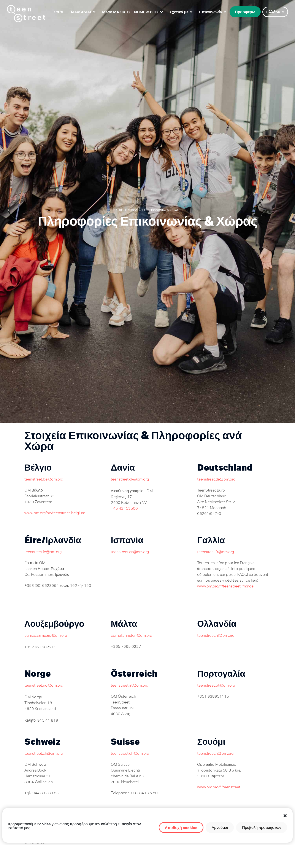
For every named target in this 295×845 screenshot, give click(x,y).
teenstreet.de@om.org (216, 479)
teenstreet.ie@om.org (43, 551)
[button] (285, 815)
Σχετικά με (179, 12)
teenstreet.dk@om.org (130, 479)
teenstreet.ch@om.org (43, 753)
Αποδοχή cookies (181, 827)
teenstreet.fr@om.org (215, 551)
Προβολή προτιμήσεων (261, 827)
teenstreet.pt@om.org (216, 685)
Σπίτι (58, 12)
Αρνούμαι (220, 827)
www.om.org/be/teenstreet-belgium (54, 513)
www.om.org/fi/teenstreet (218, 787)
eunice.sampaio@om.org (45, 635)
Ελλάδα (273, 12)
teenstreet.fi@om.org (215, 753)
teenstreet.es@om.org (130, 551)
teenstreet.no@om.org (43, 685)
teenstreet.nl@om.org (215, 635)
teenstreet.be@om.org (43, 479)
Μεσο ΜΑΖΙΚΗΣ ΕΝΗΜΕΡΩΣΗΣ (130, 12)
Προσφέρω (245, 11)
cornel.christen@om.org (131, 635)
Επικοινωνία (210, 12)
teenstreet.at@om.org (129, 685)
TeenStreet (80, 12)
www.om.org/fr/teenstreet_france (225, 586)
